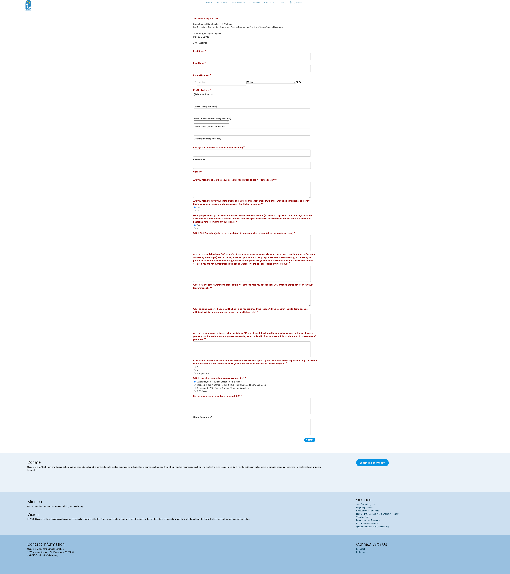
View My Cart (362, 517)
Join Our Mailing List (365, 504)
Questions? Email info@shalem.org (372, 526)
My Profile (297, 2)
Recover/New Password (367, 510)
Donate (282, 2)
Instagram (361, 552)
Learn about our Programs (368, 520)
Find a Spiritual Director (367, 523)
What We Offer (238, 2)
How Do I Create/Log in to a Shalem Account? (377, 514)
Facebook (360, 549)
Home (209, 2)
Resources (269, 2)
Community (255, 2)
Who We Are (221, 2)
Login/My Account (364, 507)
